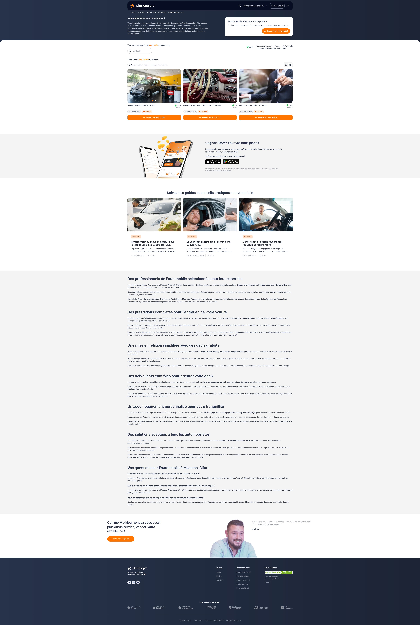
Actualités (219, 580)
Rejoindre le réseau (243, 576)
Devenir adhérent (242, 588)
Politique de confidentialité (214, 620)
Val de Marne (162, 12)
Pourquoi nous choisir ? (254, 6)
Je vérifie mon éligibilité (119, 539)
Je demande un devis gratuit (276, 31)
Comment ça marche (243, 572)
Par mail (267, 582)
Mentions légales (185, 620)
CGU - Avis (198, 620)
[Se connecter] (288, 6)
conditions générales (224, 170)
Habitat (218, 572)
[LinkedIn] (138, 582)
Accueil (133, 12)
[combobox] (141, 51)
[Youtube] (133, 582)
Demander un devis (243, 580)
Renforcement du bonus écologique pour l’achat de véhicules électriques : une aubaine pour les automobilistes (152, 244)
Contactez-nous (242, 584)
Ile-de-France (151, 12)
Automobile (141, 12)
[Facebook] (129, 582)
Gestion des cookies (233, 620)
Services (219, 576)
